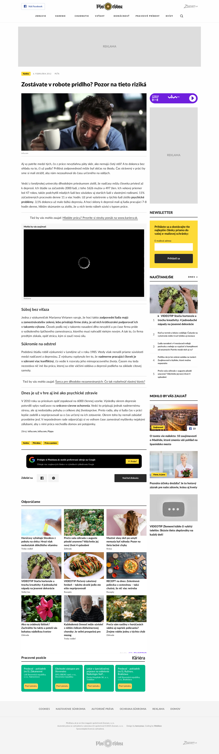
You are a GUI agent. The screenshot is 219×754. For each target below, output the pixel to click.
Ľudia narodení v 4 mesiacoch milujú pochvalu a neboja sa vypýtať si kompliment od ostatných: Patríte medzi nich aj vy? (178, 347)
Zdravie (40, 16)
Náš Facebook (35, 6)
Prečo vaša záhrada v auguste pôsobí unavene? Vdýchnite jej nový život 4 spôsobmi (175, 374)
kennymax (139, 726)
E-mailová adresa (163, 241)
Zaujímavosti (158, 427)
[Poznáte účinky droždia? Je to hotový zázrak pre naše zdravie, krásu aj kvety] (174, 464)
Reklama (158, 709)
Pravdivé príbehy (148, 16)
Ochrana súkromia (133, 709)
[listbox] (188, 277)
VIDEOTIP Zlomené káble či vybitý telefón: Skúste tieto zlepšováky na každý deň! (171, 530)
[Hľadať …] (182, 16)
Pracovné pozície (33, 657)
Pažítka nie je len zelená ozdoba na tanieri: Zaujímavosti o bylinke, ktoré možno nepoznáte (177, 360)
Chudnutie (82, 16)
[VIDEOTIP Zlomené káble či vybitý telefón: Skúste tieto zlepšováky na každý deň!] (174, 507)
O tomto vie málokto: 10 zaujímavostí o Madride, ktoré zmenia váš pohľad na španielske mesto (174, 440)
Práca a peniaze (51, 443)
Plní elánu (37, 443)
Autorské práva (103, 709)
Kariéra (26, 74)
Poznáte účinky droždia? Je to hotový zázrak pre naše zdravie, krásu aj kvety (173, 485)
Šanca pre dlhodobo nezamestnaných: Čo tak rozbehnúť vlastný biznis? (100, 381)
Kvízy (169, 16)
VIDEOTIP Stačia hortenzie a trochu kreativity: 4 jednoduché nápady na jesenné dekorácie (177, 320)
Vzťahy (100, 16)
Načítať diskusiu (130, 478)
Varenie (60, 16)
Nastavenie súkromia (70, 709)
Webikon (158, 726)
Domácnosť (122, 16)
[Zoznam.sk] (190, 6)
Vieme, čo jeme (159, 475)
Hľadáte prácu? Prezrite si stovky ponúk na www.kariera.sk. (100, 218)
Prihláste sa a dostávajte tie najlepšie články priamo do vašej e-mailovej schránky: (172, 230)
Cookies (44, 709)
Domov (175, 709)
